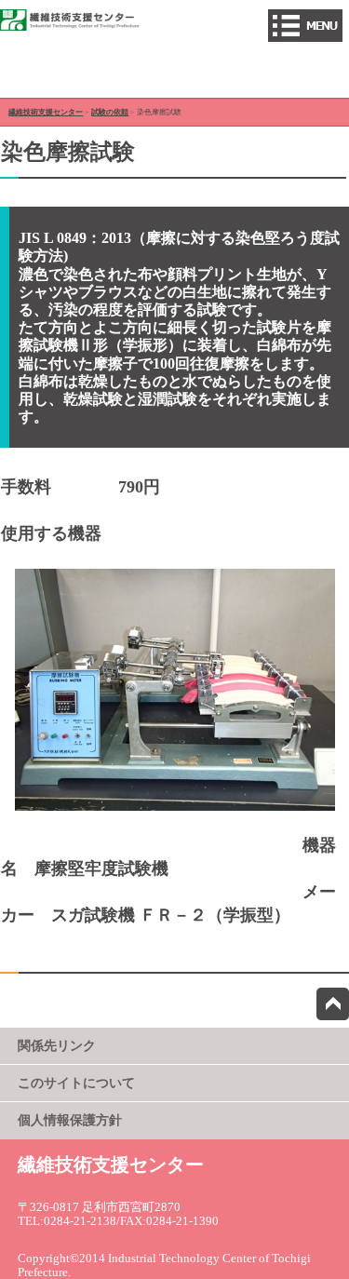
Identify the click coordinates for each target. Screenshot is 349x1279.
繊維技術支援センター (45, 112)
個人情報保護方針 (70, 1120)
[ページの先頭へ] (332, 1004)
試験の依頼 (109, 112)
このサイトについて (76, 1083)
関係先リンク (57, 1046)
